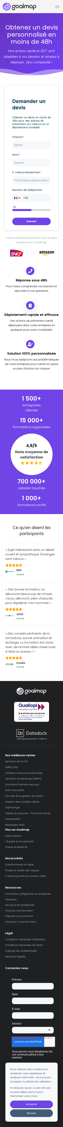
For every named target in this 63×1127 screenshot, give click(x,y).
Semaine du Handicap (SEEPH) (23, 778)
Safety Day (11, 767)
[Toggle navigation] (57, 6)
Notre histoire (13, 836)
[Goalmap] (19, 6)
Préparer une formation (19, 916)
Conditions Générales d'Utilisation (25, 939)
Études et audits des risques (22, 870)
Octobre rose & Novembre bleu (24, 773)
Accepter (31, 1104)
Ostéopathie (12, 819)
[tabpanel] (16, 253)
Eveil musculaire (14, 790)
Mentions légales (15, 956)
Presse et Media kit (16, 847)
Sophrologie (12, 807)
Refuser (31, 1113)
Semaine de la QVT (16, 761)
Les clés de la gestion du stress (24, 796)
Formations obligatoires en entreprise (28, 894)
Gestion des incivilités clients (22, 801)
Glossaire (11, 899)
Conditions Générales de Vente (24, 945)
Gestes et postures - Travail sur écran (28, 813)
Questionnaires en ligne (19, 864)
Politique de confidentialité (21, 951)
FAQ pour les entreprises (19, 905)
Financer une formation (19, 910)
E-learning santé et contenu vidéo (25, 876)
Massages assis (15, 824)
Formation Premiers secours (22, 784)
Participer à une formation (21, 921)
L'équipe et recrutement (19, 841)
